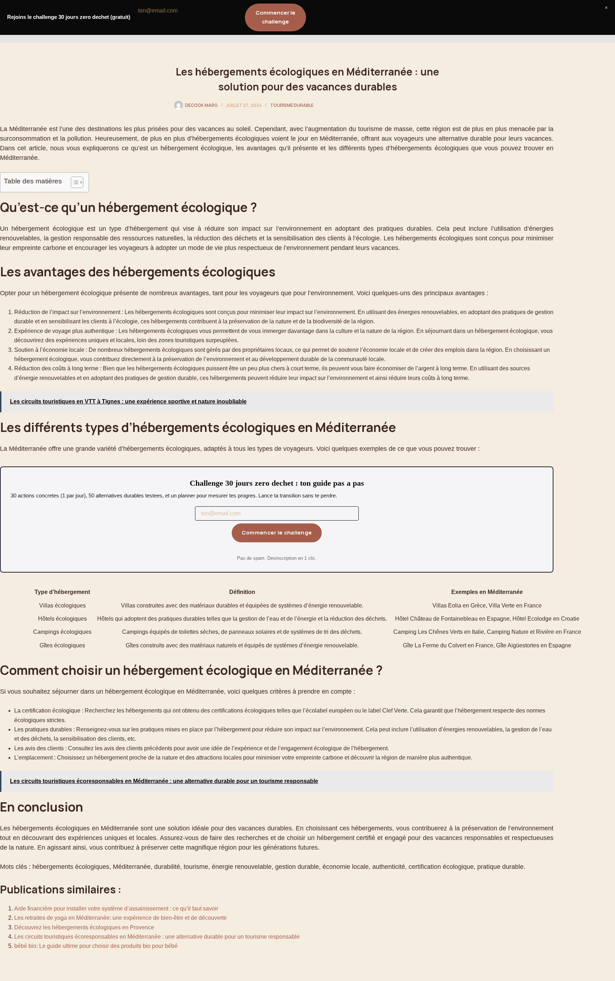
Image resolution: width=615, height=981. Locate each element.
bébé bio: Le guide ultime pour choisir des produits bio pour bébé (96, 946)
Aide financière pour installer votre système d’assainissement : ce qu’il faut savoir (116, 909)
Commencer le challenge (277, 532)
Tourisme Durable (292, 105)
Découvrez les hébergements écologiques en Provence (84, 927)
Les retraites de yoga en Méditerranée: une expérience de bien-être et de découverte (120, 918)
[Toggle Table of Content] (73, 182)
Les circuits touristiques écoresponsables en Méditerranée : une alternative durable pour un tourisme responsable (157, 937)
